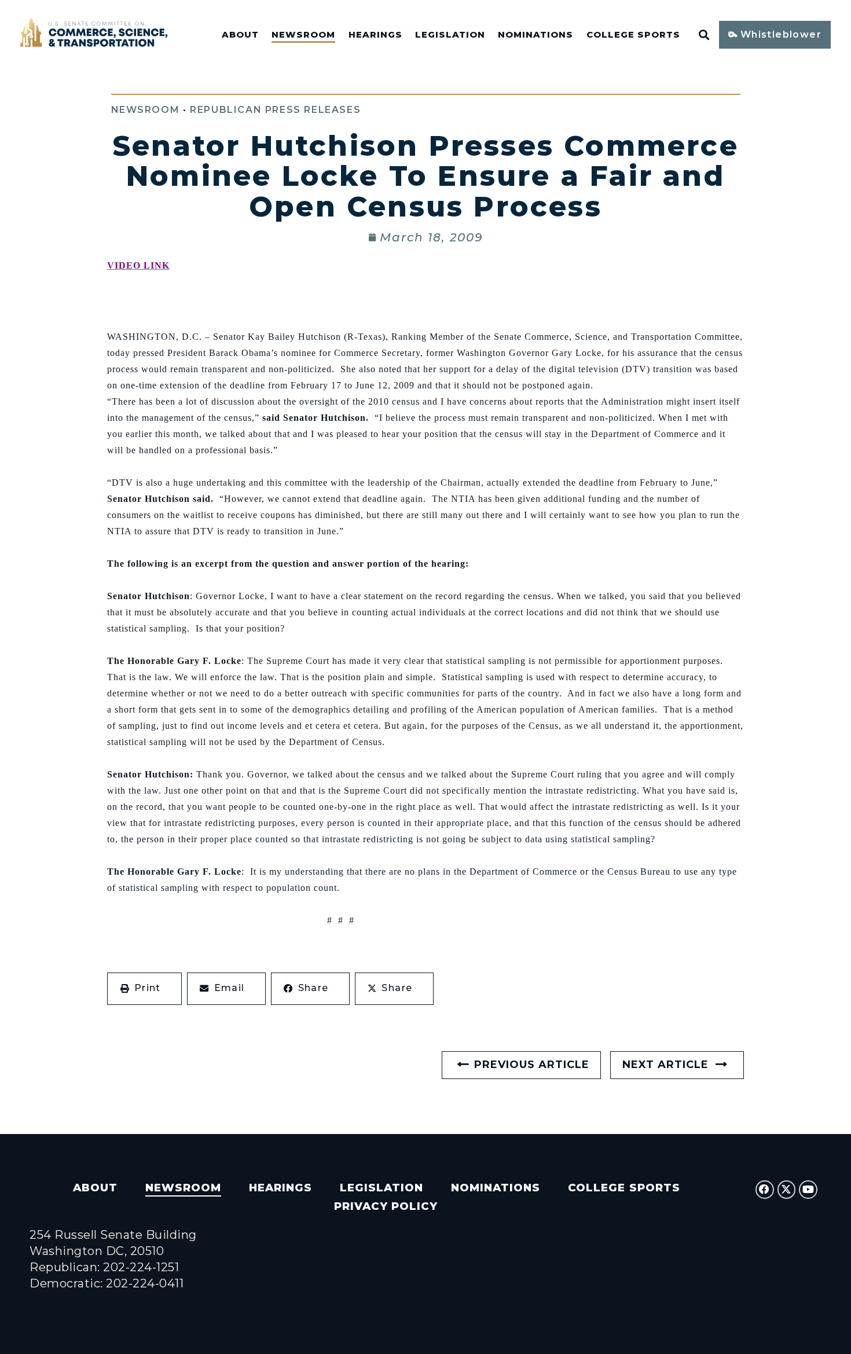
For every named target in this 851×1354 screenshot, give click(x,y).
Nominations (535, 35)
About (240, 35)
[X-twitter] (786, 1189)
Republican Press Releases (275, 109)
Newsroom (303, 35)
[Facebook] (764, 1189)
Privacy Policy (386, 1206)
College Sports (633, 35)
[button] (144, 989)
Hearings (375, 35)
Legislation (450, 35)
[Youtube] (808, 1189)
